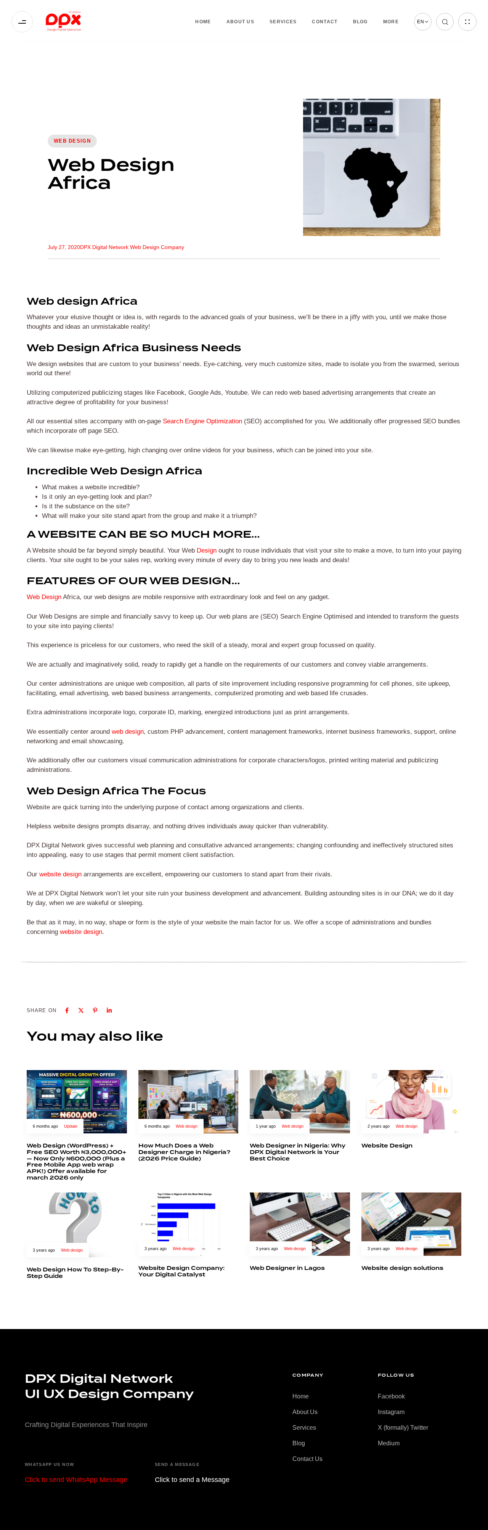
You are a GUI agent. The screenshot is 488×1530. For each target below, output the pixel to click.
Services (283, 21)
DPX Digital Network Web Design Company (132, 247)
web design (128, 731)
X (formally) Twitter (403, 1427)
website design (60, 874)
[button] (423, 22)
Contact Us (307, 1459)
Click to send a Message (192, 1479)
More (391, 21)
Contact (324, 21)
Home (203, 21)
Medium (389, 1443)
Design (207, 550)
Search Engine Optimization (202, 421)
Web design (72, 141)
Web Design (44, 597)
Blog (360, 21)
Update (70, 1126)
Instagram (391, 1412)
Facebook (391, 1396)
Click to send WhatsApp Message (76, 1479)
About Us (240, 21)
